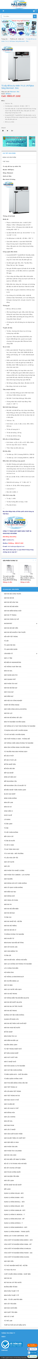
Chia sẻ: (3, 127)
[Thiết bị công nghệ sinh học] (19, 28)
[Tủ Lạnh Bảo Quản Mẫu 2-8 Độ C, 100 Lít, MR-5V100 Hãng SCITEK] (27, 569)
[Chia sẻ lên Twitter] (8, 130)
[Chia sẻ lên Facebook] (3, 130)
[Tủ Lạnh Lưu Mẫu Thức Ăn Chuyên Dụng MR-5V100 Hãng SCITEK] (10, 569)
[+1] (12, 130)
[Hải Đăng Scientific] (19, 4)
